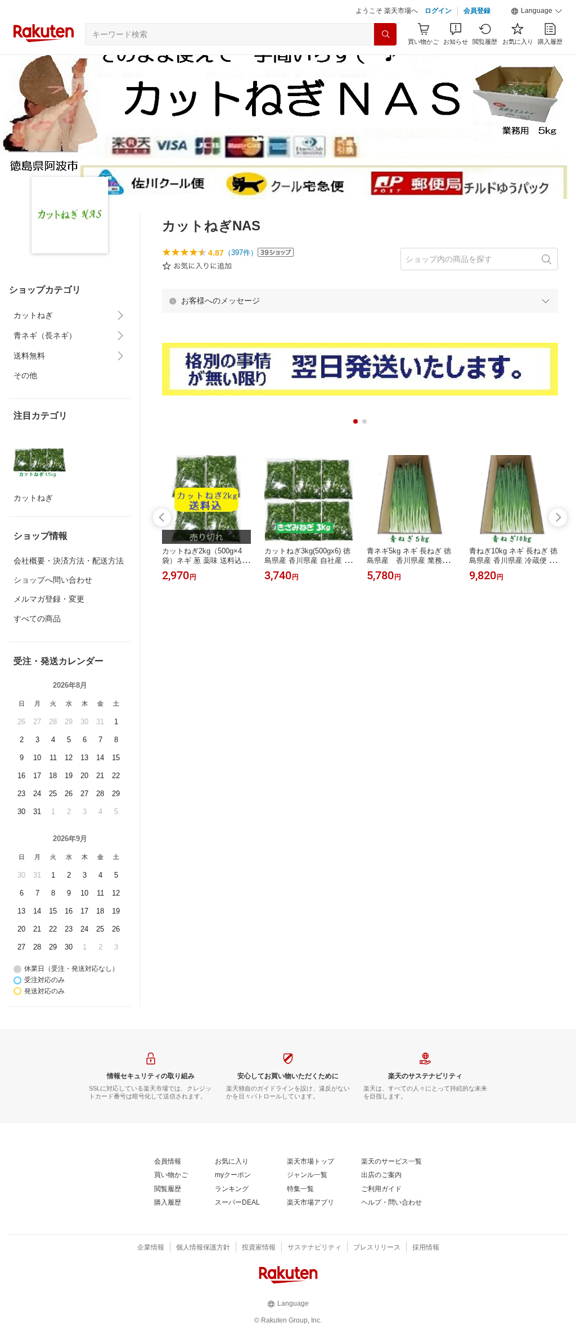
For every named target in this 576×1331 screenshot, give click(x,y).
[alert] (360, 300)
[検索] (385, 34)
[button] (536, 11)
